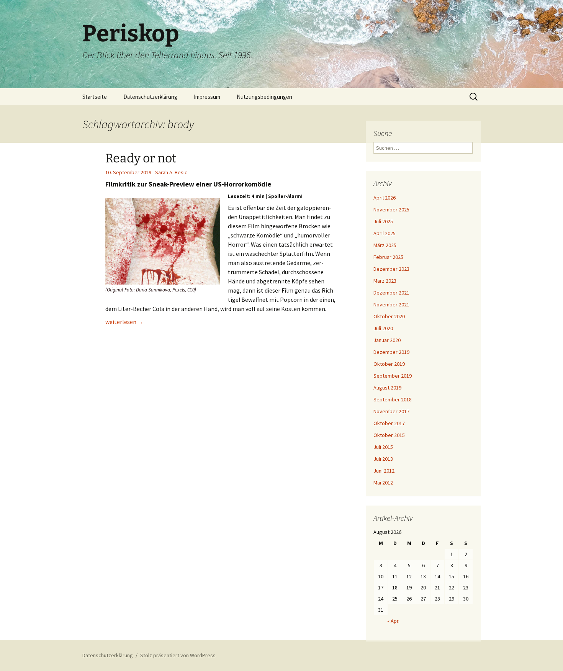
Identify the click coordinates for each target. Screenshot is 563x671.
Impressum (207, 96)
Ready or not (141, 158)
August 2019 (387, 387)
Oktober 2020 (389, 316)
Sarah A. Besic (171, 172)
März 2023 (384, 280)
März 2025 (384, 245)
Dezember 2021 (391, 292)
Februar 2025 (388, 257)
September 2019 (392, 375)
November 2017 (391, 411)
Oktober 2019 (389, 363)
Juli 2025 (383, 221)
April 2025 (384, 233)
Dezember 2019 (391, 352)
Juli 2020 (383, 328)
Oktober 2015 (389, 435)
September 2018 (392, 399)
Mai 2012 (383, 482)
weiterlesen (124, 322)
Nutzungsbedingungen (264, 96)
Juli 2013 (383, 458)
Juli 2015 (383, 447)
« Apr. (393, 620)
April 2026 (384, 197)
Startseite (94, 96)
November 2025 (391, 209)
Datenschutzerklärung (150, 96)
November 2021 (391, 304)
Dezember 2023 (391, 268)
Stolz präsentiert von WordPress (178, 655)
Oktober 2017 (389, 423)
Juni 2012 (383, 470)
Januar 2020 (387, 340)
